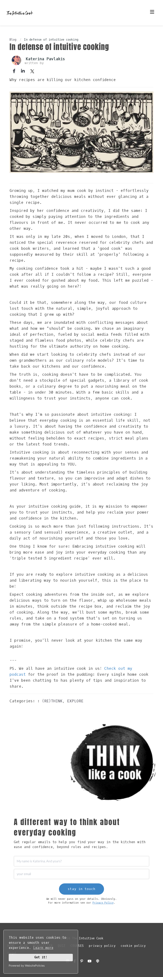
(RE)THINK (52, 701)
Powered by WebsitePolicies (27, 965)
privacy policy (102, 946)
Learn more (43, 948)
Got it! (40, 957)
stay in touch (81, 889)
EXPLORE (75, 701)
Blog (13, 40)
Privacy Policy (103, 902)
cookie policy (133, 946)
